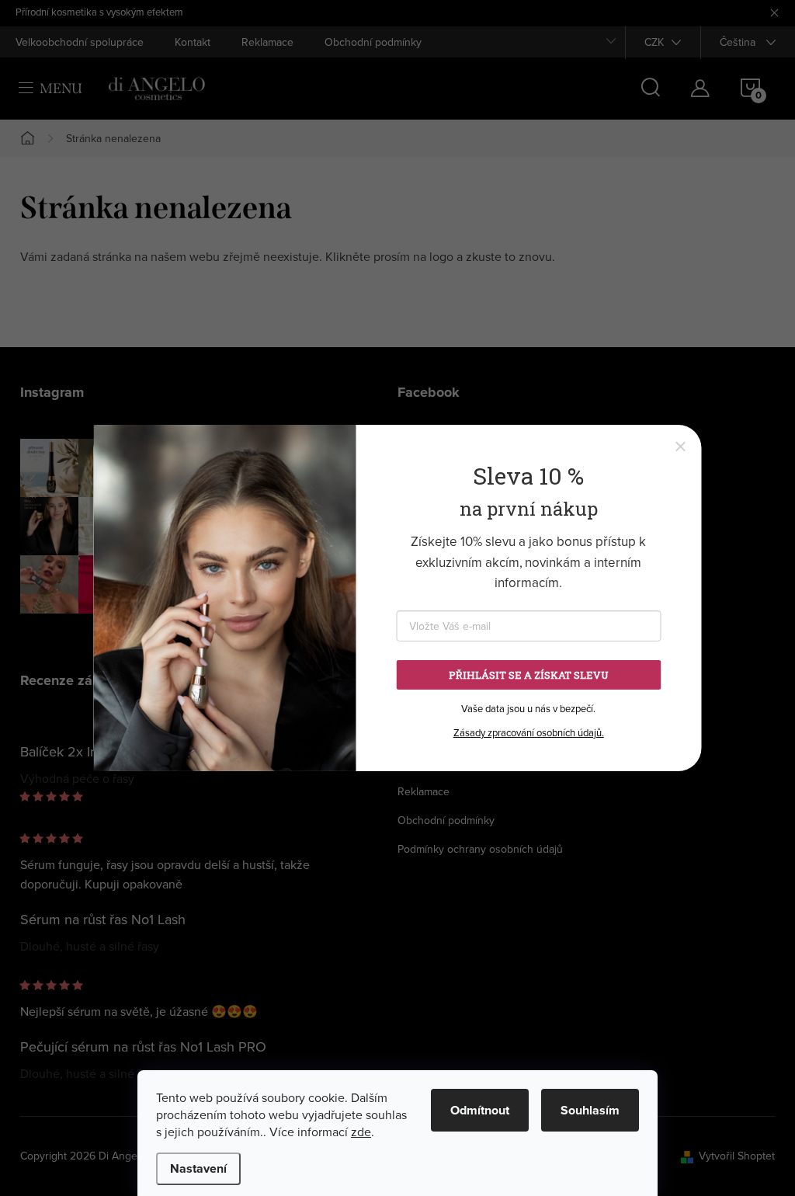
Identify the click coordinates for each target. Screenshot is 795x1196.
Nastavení (198, 1168)
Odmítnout (479, 1110)
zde (361, 1131)
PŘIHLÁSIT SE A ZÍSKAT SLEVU (529, 675)
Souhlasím (590, 1110)
